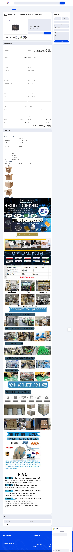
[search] (62, 3)
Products (14, 7)
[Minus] (70, 528)
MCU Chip (7, 510)
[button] (26, 37)
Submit (61, 41)
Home (4, 7)
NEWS (46, 7)
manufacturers (25, 7)
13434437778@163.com (9, 541)
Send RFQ (57, 7)
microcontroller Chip (20, 510)
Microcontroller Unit (13, 510)
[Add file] (53, 550)
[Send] (70, 550)
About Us (37, 7)
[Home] (8, 3)
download (68, 7)
